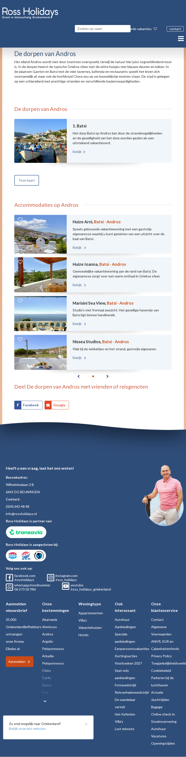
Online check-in (163, 714)
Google (59, 405)
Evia (45, 692)
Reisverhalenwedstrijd (132, 692)
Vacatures (159, 736)
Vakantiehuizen (90, 627)
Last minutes (124, 729)
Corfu (46, 678)
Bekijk (77, 152)
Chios (46, 670)
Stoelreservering (164, 721)
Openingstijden (163, 743)
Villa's (82, 620)
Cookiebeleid (161, 670)
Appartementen (90, 613)
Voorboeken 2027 (128, 663)
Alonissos (49, 627)
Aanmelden (16, 661)
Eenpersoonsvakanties (132, 649)
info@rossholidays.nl (21, 514)
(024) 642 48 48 (17, 506)
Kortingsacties (126, 656)
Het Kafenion (125, 714)
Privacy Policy (161, 656)
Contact (157, 619)
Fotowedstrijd (125, 685)
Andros (47, 634)
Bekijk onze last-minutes (27, 728)
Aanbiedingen (125, 627)
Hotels (83, 635)
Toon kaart (26, 180)
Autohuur (122, 619)
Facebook (31, 405)
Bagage (157, 707)
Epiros (47, 685)
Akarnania (49, 619)
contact (175, 29)
